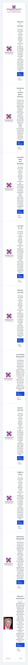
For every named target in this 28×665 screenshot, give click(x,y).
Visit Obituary (20, 74)
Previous (8, 658)
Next (21, 658)
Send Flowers (20, 78)
